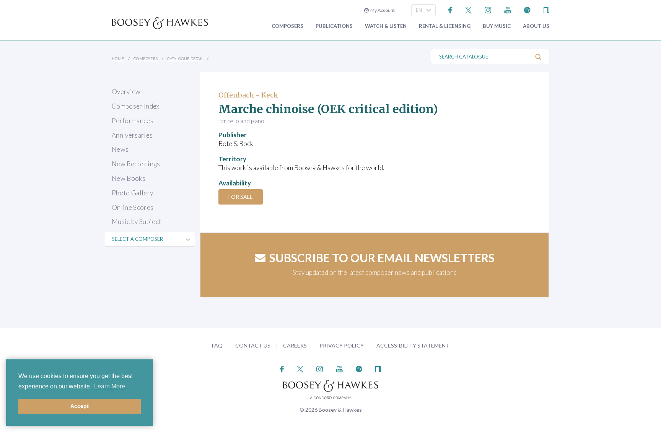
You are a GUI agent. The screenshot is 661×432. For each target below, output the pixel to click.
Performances (132, 121)
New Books (128, 178)
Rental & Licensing (445, 26)
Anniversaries (132, 135)
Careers (295, 345)
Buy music (497, 26)
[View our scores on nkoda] (546, 9)
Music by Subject (136, 222)
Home (118, 58)
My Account (382, 10)
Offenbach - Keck (248, 95)
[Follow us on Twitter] (468, 9)
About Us (536, 26)
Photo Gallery (132, 193)
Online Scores (132, 207)
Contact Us (252, 345)
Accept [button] (79, 406)
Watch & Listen (386, 26)
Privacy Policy (341, 345)
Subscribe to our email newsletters (382, 258)
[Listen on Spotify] (527, 9)
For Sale (240, 196)
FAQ (217, 345)
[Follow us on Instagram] (488, 9)
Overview (126, 92)
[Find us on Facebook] (450, 9)
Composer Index (136, 106)
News (120, 149)
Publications (334, 26)
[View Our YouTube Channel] (507, 9)
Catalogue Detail (185, 58)
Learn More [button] (109, 386)
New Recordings (136, 164)
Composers (287, 26)
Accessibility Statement (412, 345)
